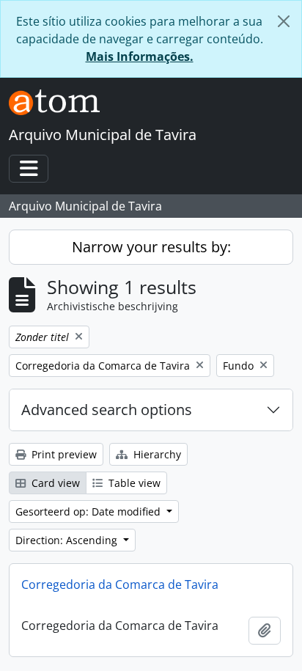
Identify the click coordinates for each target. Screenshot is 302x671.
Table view (133, 483)
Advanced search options (106, 409)
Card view (54, 483)
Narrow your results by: (151, 247)
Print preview (63, 454)
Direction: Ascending (67, 540)
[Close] (283, 21)
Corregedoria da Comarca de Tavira (119, 584)
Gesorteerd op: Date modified (89, 511)
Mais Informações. (140, 56)
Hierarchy (155, 454)
